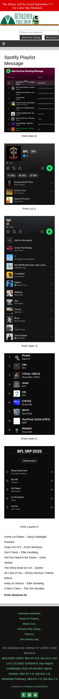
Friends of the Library (29, 629)
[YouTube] (35, 694)
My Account (51, 37)
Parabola (28, 687)
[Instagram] (29, 694)
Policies (29, 634)
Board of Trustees (29, 618)
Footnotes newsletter (29, 613)
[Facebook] (23, 694)
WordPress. (42, 687)
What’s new (29, 623)
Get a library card (29, 639)
